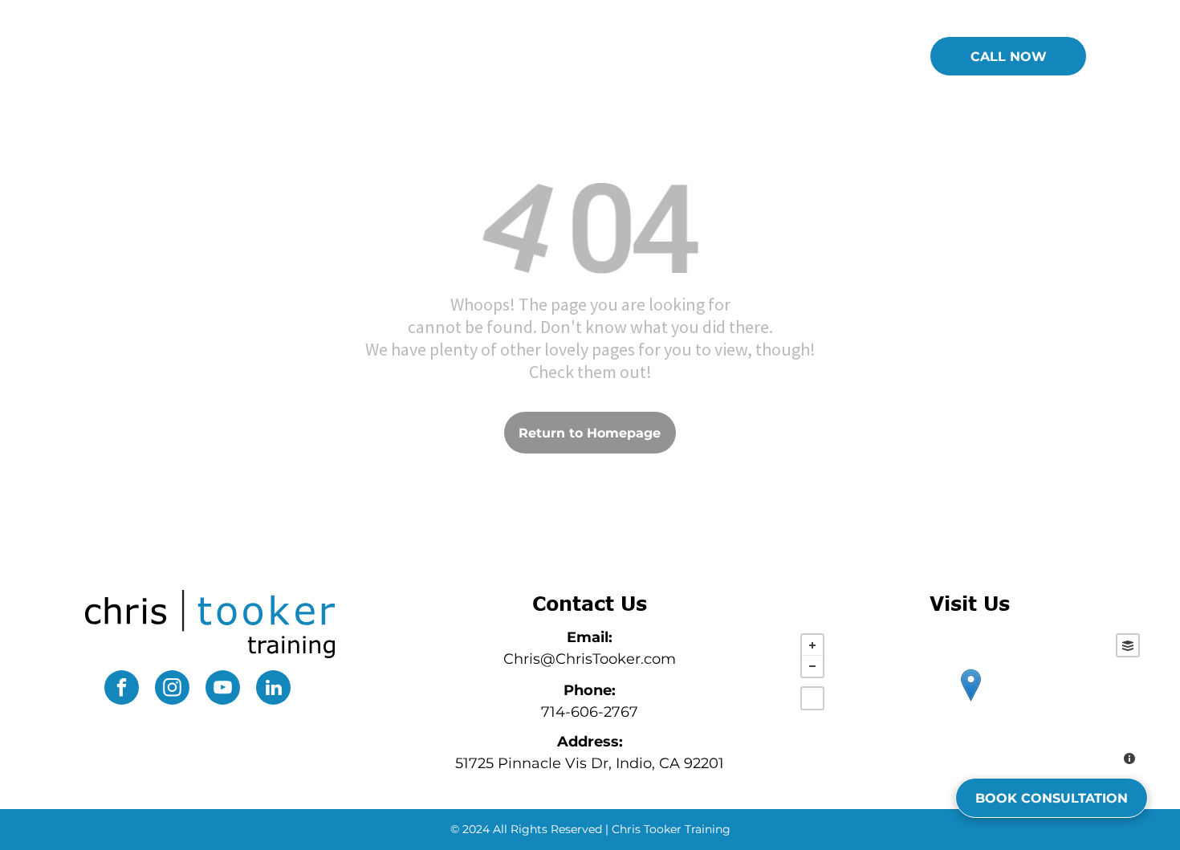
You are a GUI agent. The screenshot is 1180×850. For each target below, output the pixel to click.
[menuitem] (454, 57)
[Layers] (1127, 645)
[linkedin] (273, 689)
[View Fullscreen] (812, 698)
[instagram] (172, 689)
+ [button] (812, 645)
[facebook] (121, 689)
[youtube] (222, 689)
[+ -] (970, 701)
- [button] (812, 666)
